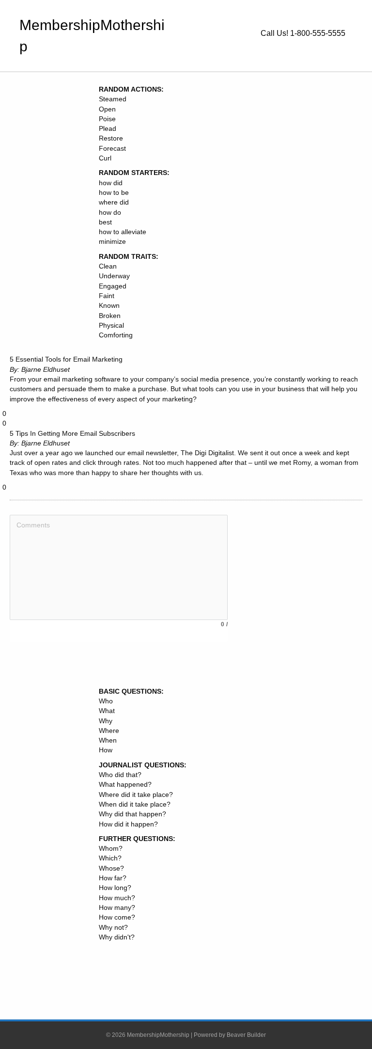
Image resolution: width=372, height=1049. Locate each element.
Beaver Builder (246, 1035)
